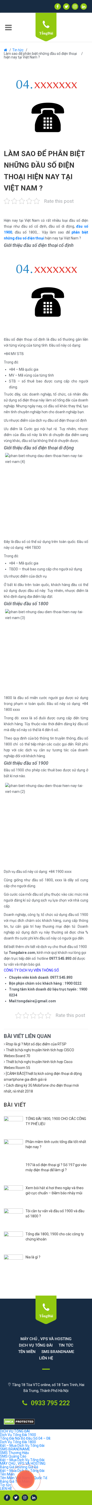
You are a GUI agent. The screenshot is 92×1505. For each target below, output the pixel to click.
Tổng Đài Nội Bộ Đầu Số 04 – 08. (25, 1438)
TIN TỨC (66, 1345)
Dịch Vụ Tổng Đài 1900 (18, 1435)
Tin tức (18, 50)
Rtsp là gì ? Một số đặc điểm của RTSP (36, 1044)
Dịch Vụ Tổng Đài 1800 (18, 1442)
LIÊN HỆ (46, 1358)
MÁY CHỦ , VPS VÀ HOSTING (46, 1339)
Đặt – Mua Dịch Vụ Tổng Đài (22, 1445)
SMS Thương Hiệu (14, 1453)
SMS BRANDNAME (57, 1351)
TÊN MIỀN (27, 1351)
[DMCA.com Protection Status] (46, 1422)
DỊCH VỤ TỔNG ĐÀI (36, 1345)
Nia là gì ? (33, 1257)
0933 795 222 (49, 1403)
